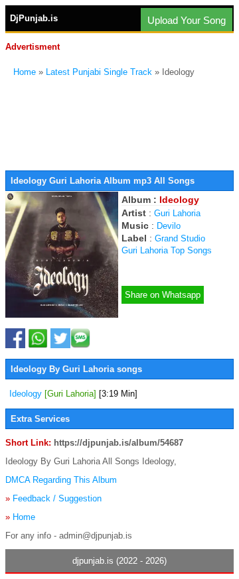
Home (24, 72)
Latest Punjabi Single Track (99, 72)
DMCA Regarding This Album (61, 480)
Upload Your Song (186, 20)
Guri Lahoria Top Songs (166, 250)
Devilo (169, 226)
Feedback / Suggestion (57, 498)
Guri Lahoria (177, 213)
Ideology (73, 394)
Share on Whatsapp (162, 295)
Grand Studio (180, 238)
